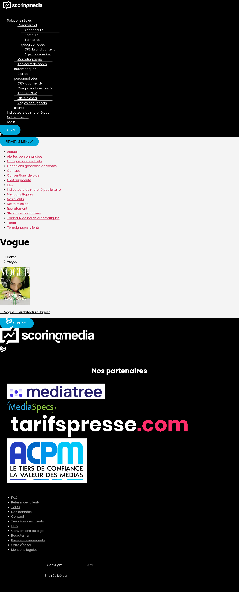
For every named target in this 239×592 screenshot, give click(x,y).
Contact (13, 170)
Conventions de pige (23, 175)
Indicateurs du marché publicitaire (34, 189)
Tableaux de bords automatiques (30, 66)
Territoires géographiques (33, 42)
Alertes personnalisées (26, 76)
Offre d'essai (21, 545)
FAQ (10, 185)
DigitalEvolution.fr (82, 575)
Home (11, 257)
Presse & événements (28, 540)
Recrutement (17, 208)
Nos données (21, 512)
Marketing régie (29, 59)
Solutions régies (19, 20)
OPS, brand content (39, 49)
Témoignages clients (23, 227)
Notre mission (18, 117)
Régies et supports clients (30, 105)
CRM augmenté (29, 83)
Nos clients (15, 199)
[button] (65, 14)
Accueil (12, 152)
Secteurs (31, 35)
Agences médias (37, 54)
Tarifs (11, 223)
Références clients (25, 502)
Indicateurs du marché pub (28, 112)
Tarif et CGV (27, 93)
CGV (14, 526)
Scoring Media (74, 565)
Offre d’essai (27, 98)
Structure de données (24, 213)
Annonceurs (33, 30)
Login (11, 122)
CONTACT (7, 356)
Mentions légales (20, 194)
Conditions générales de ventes (32, 166)
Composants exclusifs (34, 88)
